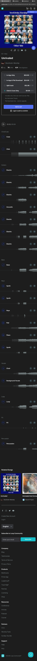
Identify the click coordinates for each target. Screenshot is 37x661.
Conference (5, 606)
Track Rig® (5, 585)
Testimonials (5, 556)
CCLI (3, 628)
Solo (30, 137)
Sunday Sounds (6, 636)
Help (2, 645)
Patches (4, 589)
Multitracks (5, 573)
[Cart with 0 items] (27, 8)
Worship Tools (6, 632)
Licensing (4, 593)
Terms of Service (7, 560)
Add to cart (18, 107)
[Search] (31, 8)
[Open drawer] (34, 8)
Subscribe (28, 539)
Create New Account (8, 516)
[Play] (34, 48)
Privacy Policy (6, 564)
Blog (2, 552)
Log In (3, 519)
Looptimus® (5, 581)
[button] (15, 50)
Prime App (4, 577)
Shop (3, 597)
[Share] (11, 50)
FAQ (2, 649)
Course (3, 617)
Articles (3, 610)
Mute (34, 137)
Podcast (4, 614)
